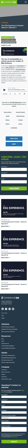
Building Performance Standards (9, 329)
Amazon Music (7, 112)
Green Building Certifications (8, 348)
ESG (13, 37)
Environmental (6, 37)
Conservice (4, 369)
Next (14, 144)
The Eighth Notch (20, 69)
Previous (14, 138)
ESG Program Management (8, 355)
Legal (2, 315)
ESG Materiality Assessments (8, 357)
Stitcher (8, 120)
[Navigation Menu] (25, 2)
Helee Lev (12, 66)
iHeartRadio (14, 127)
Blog (2, 338)
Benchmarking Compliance (8, 327)
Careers (3, 374)
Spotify (7, 116)
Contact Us (4, 376)
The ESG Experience (15, 102)
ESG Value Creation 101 (7, 360)
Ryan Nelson (20, 66)
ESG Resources (5, 343)
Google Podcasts (20, 112)
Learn (2, 341)
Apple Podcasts (20, 116)
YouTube (20, 120)
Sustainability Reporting (9, 42)
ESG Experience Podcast (8, 39)
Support (3, 318)
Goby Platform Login (6, 379)
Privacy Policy (4, 313)
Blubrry (7, 124)
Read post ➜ (5, 226)
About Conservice (5, 372)
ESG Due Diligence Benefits (8, 362)
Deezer (20, 124)
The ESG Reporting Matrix (7, 345)
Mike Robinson (10, 67)
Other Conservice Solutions (8, 331)
